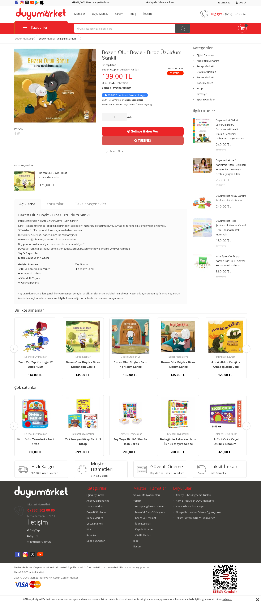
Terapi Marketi (205, 66)
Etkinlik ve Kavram (225, 356)
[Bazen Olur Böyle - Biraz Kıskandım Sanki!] (83, 336)
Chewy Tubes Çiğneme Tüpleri (193, 495)
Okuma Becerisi (30, 282)
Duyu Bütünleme (206, 72)
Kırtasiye (202, 94)
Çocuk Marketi (205, 83)
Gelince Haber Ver (144, 131)
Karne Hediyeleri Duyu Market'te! (195, 500)
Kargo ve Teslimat (145, 518)
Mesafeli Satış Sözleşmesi (150, 512)
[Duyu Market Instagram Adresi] (22, 3)
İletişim (147, 13)
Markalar (79, 13)
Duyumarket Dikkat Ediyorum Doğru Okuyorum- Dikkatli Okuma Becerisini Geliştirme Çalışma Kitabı (230, 129)
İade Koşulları (143, 523)
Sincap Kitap (109, 65)
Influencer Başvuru (40, 541)
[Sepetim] (242, 29)
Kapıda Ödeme (144, 529)
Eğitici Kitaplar (83, 356)
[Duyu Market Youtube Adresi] (32, 3)
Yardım (119, 13)
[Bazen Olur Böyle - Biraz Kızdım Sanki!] (178, 336)
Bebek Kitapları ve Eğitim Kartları (57, 38)
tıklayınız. (227, 599)
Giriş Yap (225, 2)
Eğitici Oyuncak (205, 55)
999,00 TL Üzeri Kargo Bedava (92, 2)
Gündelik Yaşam (30, 278)
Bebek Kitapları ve (130, 356)
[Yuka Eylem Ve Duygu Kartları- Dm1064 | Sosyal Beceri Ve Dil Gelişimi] (202, 263)
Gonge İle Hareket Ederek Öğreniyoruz (198, 512)
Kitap (200, 88)
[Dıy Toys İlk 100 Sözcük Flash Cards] (130, 414)
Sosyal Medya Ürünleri (146, 495)
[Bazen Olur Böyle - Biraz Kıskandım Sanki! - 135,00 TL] (24, 181)
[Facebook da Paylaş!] (15, 133)
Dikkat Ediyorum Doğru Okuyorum (195, 518)
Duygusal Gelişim (31, 273)
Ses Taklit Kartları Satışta (190, 506)
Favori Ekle (116, 151)
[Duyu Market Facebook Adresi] (16, 3)
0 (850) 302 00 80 (234, 14)
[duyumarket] (40, 13)
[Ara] (182, 28)
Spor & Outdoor (206, 99)
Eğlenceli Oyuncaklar (35, 356)
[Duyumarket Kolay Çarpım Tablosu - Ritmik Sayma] (202, 202)
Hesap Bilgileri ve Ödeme (149, 506)
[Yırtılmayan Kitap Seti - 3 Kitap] (83, 414)
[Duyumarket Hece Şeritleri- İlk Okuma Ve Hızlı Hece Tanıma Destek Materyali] (202, 227)
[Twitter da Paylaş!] (18, 133)
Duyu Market (100, 13)
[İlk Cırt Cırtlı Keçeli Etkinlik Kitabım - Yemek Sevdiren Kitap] (226, 414)
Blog (133, 13)
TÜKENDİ (144, 140)
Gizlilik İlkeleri (143, 535)
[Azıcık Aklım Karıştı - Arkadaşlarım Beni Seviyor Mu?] (226, 336)
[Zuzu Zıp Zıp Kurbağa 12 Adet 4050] (35, 336)
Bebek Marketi (23, 38)
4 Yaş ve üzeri (85, 269)
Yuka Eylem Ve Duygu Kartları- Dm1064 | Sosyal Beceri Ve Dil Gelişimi (230, 261)
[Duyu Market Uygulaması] (37, 3)
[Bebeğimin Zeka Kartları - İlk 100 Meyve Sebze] (178, 414)
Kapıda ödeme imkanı (161, 2)
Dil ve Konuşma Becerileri (35, 269)
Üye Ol (242, 2)
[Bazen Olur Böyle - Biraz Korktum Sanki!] (130, 336)
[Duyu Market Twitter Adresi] (27, 3)
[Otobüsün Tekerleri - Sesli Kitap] (35, 414)
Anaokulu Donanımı (208, 60)
